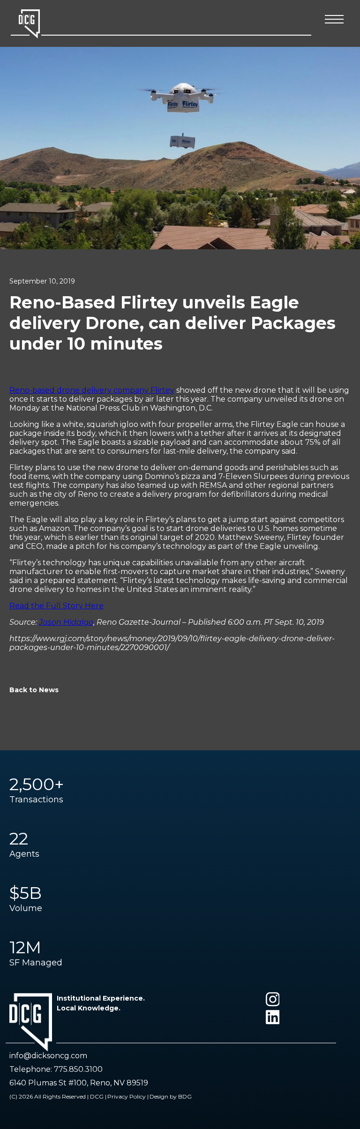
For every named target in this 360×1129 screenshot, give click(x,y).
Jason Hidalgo (66, 622)
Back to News (34, 690)
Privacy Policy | (128, 1096)
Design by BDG (171, 1096)
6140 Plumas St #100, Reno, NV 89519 (78, 1082)
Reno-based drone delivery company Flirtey (91, 390)
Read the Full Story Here (56, 605)
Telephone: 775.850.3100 (56, 1069)
